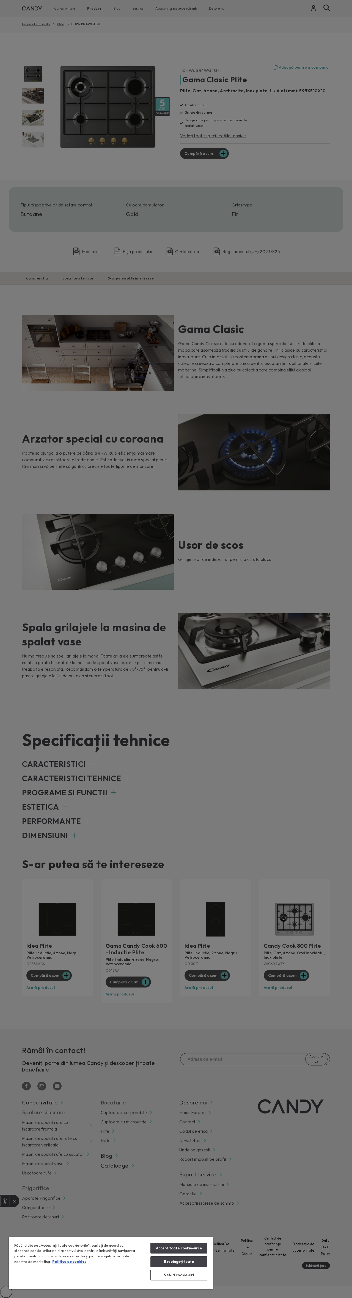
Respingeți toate (179, 1261)
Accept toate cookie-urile (179, 1248)
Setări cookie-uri (179, 1275)
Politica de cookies (69, 1261)
